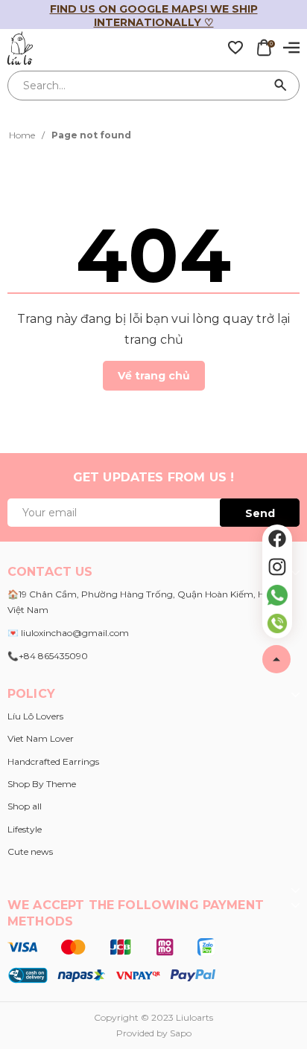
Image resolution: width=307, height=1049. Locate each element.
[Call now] (277, 623)
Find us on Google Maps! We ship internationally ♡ (154, 15)
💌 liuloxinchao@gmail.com (68, 632)
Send (260, 513)
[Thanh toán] (111, 960)
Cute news (30, 851)
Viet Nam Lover (40, 738)
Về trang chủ (154, 375)
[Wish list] (235, 47)
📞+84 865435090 (47, 655)
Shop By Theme (41, 783)
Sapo (181, 1033)
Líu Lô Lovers (35, 716)
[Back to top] (276, 659)
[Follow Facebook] (277, 538)
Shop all (24, 806)
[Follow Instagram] (277, 567)
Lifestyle (24, 829)
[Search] (281, 85)
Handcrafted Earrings (53, 761)
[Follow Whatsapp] (277, 595)
